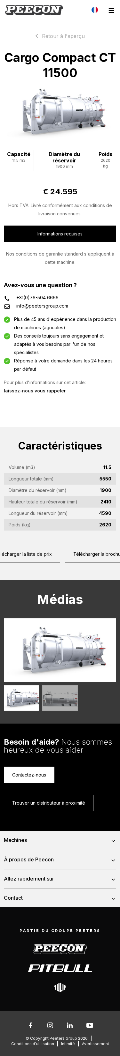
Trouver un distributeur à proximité (48, 803)
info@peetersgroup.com (42, 306)
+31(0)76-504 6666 (37, 297)
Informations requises (60, 233)
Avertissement (95, 1043)
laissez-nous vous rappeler (35, 390)
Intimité (68, 1043)
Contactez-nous (29, 774)
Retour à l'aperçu (63, 36)
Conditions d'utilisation (32, 1043)
